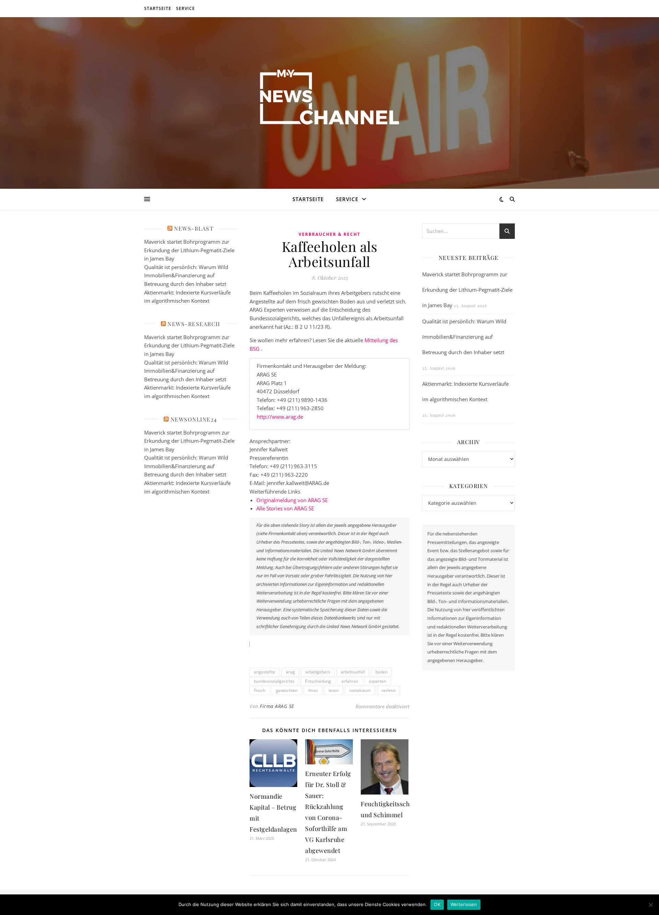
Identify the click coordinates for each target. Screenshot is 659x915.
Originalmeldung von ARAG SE (292, 500)
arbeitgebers (317, 672)
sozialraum (360, 690)
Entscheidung (318, 681)
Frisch (259, 690)
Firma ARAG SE (277, 706)
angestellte (264, 672)
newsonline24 (194, 419)
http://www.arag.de (280, 416)
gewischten (287, 690)
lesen (333, 690)
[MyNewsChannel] (329, 98)
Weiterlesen (464, 904)
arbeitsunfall (353, 672)
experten (377, 681)
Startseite (157, 8)
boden (381, 672)
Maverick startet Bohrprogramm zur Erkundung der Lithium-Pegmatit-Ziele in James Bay (189, 250)
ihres (313, 690)
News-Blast (193, 228)
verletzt (388, 690)
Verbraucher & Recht (329, 234)
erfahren (350, 681)
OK (437, 904)
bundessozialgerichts (274, 681)
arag (290, 672)
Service (185, 8)
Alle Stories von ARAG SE (285, 508)
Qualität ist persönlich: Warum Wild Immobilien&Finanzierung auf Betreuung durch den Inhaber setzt (186, 275)
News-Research (193, 323)
